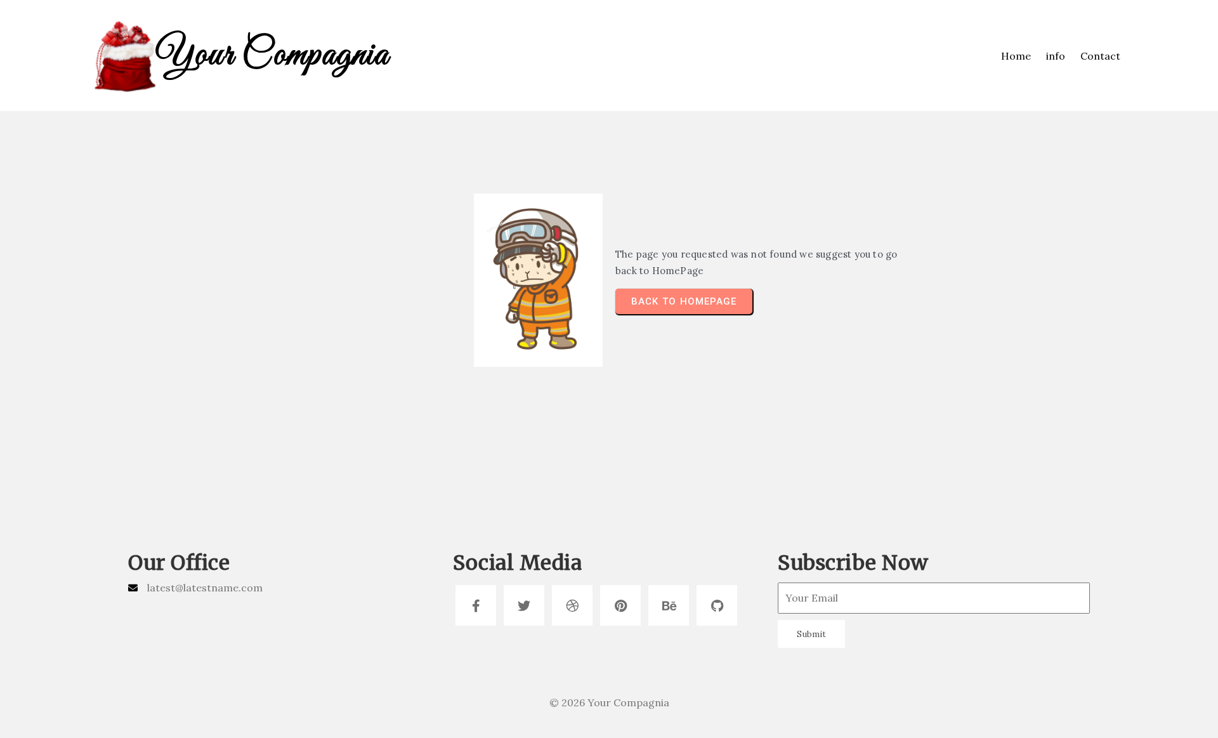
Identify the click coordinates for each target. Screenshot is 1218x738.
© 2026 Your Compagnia (609, 702)
